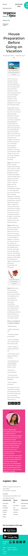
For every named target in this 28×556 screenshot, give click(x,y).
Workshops (24, 508)
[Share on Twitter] (12, 403)
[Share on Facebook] (9, 403)
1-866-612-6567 (10, 498)
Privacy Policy (9, 548)
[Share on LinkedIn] (19, 403)
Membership (7, 8)
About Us (15, 501)
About (5, 4)
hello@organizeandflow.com (12, 496)
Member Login (5, 25)
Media (5, 16)
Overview (5, 503)
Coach (4, 514)
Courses (23, 505)
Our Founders (16, 509)
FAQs (4, 517)
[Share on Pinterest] (15, 403)
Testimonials (7, 12)
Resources (6, 20)
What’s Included (5, 507)
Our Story (16, 505)
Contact (5, 494)
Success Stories (5, 511)
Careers (15, 512)
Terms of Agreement (14, 548)
